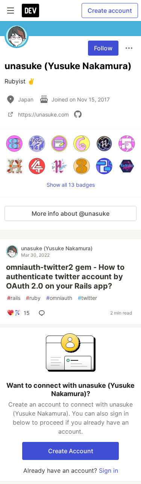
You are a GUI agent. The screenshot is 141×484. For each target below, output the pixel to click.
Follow (103, 48)
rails (13, 298)
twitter (87, 298)
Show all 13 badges (71, 185)
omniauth (59, 298)
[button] (14, 143)
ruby (33, 298)
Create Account (70, 451)
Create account (110, 10)
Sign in (108, 470)
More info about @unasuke (70, 213)
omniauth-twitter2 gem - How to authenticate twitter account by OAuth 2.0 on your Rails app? (65, 276)
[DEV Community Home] (30, 10)
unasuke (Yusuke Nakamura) (56, 248)
